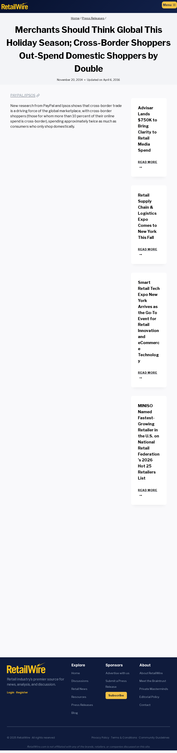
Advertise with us (118, 673)
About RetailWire (151, 673)
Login (10, 692)
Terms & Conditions (124, 737)
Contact (144, 705)
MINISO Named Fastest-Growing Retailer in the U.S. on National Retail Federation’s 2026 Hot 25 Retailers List (149, 442)
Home (75, 673)
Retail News (79, 689)
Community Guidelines (154, 737)
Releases (86, 705)
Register (22, 692)
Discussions (79, 681)
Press (75, 705)
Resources (78, 697)
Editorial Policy (149, 697)
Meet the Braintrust (152, 681)
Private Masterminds (153, 689)
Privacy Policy (100, 737)
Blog (74, 713)
